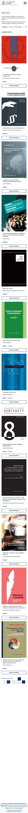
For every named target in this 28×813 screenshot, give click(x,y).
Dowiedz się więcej (17, 808)
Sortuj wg (11, 27)
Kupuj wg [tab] (4, 27)
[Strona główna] (10, 3)
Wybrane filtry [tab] (6, 32)
